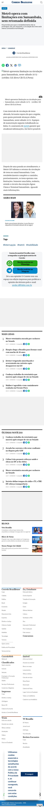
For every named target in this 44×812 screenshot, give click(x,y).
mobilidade (33, 244)
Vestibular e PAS (27, 618)
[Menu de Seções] (3, 2)
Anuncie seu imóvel (28, 663)
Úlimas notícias (27, 674)
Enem (24, 606)
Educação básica (27, 592)
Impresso (6, 691)
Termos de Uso (6, 651)
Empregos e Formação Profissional (8, 677)
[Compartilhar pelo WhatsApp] (29, 344)
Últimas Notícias (27, 610)
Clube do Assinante (7, 709)
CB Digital (5, 701)
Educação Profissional (29, 625)
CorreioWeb (7, 656)
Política (4, 599)
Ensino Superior (27, 595)
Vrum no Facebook (7, 742)
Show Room (26, 681)
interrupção (10, 244)
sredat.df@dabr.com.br (22, 285)
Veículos (4, 672)
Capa (3, 592)
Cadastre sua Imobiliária (30, 699)
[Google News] (15, 66)
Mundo (4, 610)
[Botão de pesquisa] (41, 2)
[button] (17, 796)
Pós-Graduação (27, 629)
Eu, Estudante (29, 589)
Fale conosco (26, 632)
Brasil (3, 603)
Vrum (4, 718)
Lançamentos (27, 670)
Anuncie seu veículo (7, 724)
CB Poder (25, 730)
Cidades (4, 595)
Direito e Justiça (6, 621)
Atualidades (26, 747)
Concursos (28, 636)
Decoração (26, 685)
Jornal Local (26, 726)
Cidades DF (11, 48)
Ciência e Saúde (6, 625)
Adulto (4, 680)
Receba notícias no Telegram (25, 270)
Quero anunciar (6, 665)
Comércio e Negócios (8, 688)
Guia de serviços (27, 677)
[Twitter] (11, 66)
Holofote (4, 632)
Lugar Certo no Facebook (30, 692)
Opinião (4, 629)
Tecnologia (5, 636)
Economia (4, 606)
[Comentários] (19, 66)
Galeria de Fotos (27, 688)
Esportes (4, 618)
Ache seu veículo (6, 720)
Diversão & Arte (6, 614)
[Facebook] (7, 66)
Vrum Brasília (27, 733)
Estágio (25, 603)
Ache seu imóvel (27, 659)
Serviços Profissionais (8, 684)
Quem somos (5, 643)
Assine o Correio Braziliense (10, 712)
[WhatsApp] (3, 66)
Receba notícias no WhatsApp (25, 263)
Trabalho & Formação (29, 599)
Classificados (8, 662)
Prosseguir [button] (29, 774)
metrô (26, 126)
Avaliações (5, 731)
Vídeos (4, 735)
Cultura (25, 614)
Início (4, 48)
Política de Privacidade (8, 647)
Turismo (4, 640)
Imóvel (26, 656)
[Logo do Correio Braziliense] (22, 2)
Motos (3, 739)
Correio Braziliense (11, 589)
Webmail (4, 659)
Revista (25, 743)
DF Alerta (26, 722)
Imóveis (4, 669)
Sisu (24, 621)
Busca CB (4, 705)
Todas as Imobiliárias (29, 696)
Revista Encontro (31, 737)
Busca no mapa (27, 666)
